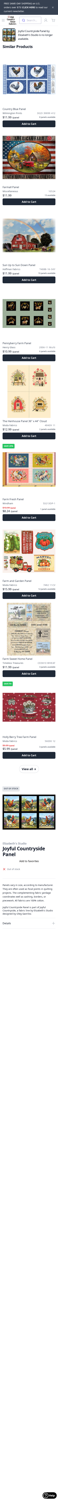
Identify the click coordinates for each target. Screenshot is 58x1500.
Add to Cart (29, 124)
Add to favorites (29, 861)
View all (29, 769)
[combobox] (30, 20)
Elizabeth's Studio (15, 843)
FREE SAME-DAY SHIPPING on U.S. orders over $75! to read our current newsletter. (26, 7)
